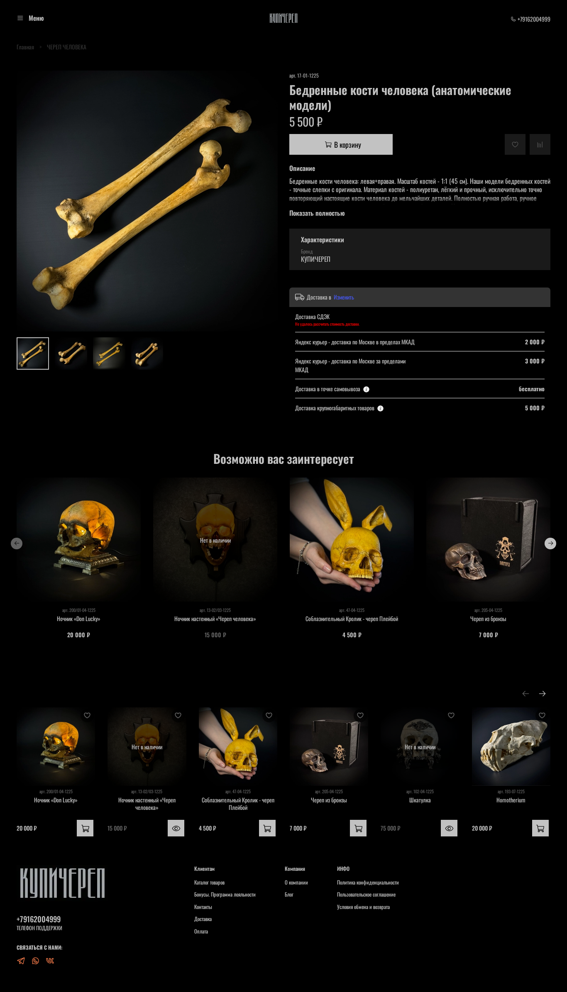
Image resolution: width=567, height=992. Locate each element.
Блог (289, 894)
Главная (25, 46)
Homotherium (510, 800)
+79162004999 (533, 19)
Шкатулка (420, 800)
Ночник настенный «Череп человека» (215, 618)
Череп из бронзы (488, 618)
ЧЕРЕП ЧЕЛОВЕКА (66, 46)
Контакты (203, 907)
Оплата (201, 931)
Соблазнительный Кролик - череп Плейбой (351, 618)
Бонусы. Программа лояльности (225, 894)
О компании (296, 882)
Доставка (203, 919)
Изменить (344, 297)
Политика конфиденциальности (368, 882)
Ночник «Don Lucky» (78, 618)
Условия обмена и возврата (363, 907)
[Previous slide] (28, 201)
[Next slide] (266, 201)
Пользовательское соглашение (366, 894)
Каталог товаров (209, 882)
